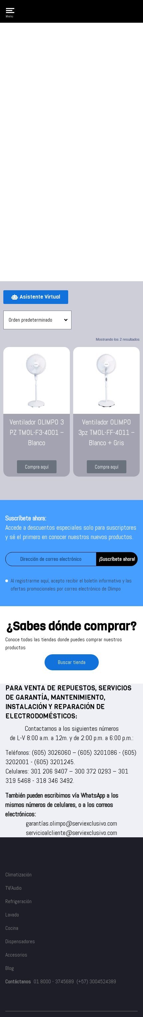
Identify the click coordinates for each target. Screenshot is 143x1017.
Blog (9, 968)
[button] (37, 466)
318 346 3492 (54, 780)
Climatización (18, 874)
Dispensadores (20, 941)
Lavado (12, 914)
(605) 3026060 (51, 752)
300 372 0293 (92, 771)
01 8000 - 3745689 (54, 981)
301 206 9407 (49, 771)
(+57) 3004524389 (96, 981)
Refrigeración (18, 901)
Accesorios (16, 954)
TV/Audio (13, 887)
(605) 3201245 (53, 761)
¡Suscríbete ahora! (117, 558)
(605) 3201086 (97, 752)
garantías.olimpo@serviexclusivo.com (71, 823)
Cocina (11, 927)
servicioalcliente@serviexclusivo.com (71, 832)
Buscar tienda (71, 662)
